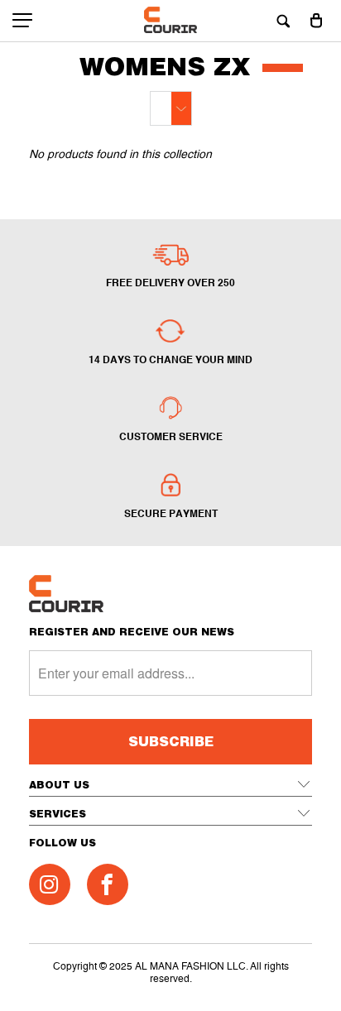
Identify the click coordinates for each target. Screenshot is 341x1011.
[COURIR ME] (171, 20)
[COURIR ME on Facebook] (107, 884)
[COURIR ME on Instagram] (49, 884)
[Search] (283, 20)
